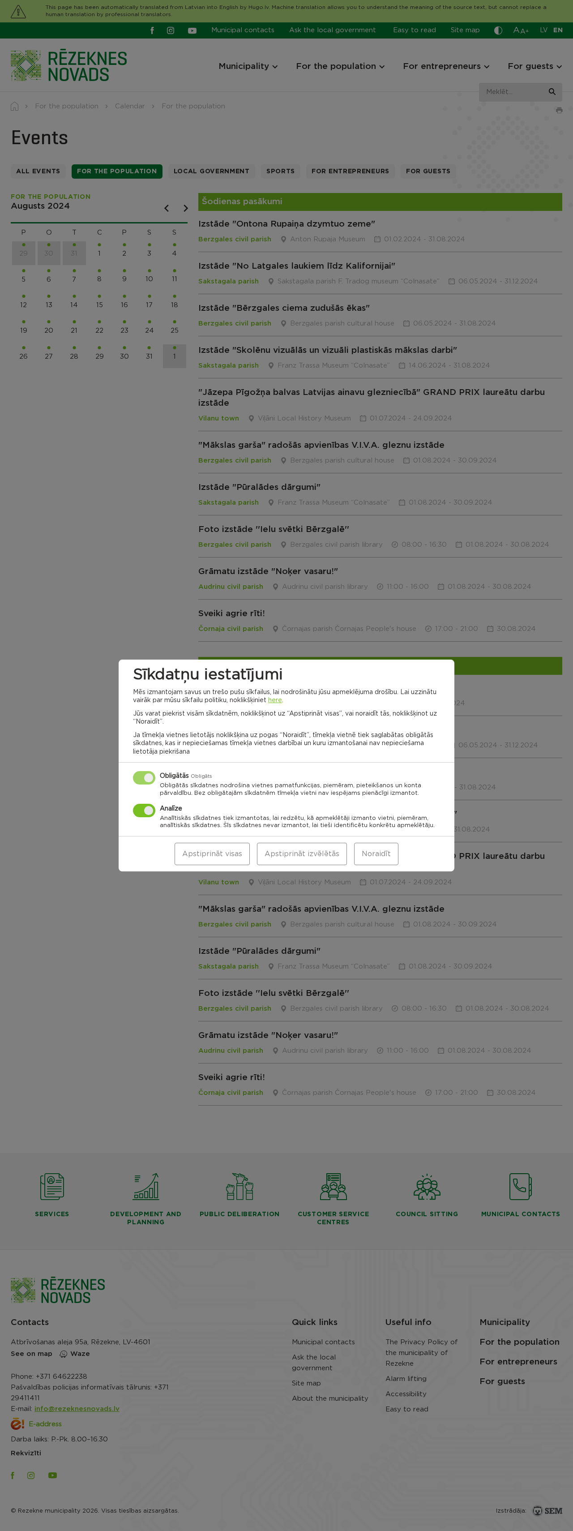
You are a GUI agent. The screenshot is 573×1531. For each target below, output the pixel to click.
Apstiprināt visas (212, 854)
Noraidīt (376, 854)
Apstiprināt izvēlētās (302, 854)
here (275, 700)
